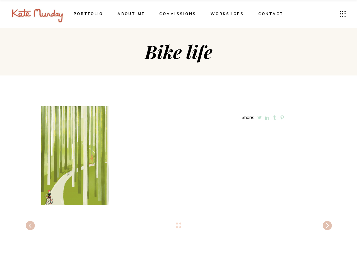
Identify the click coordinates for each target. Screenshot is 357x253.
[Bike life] (74, 155)
